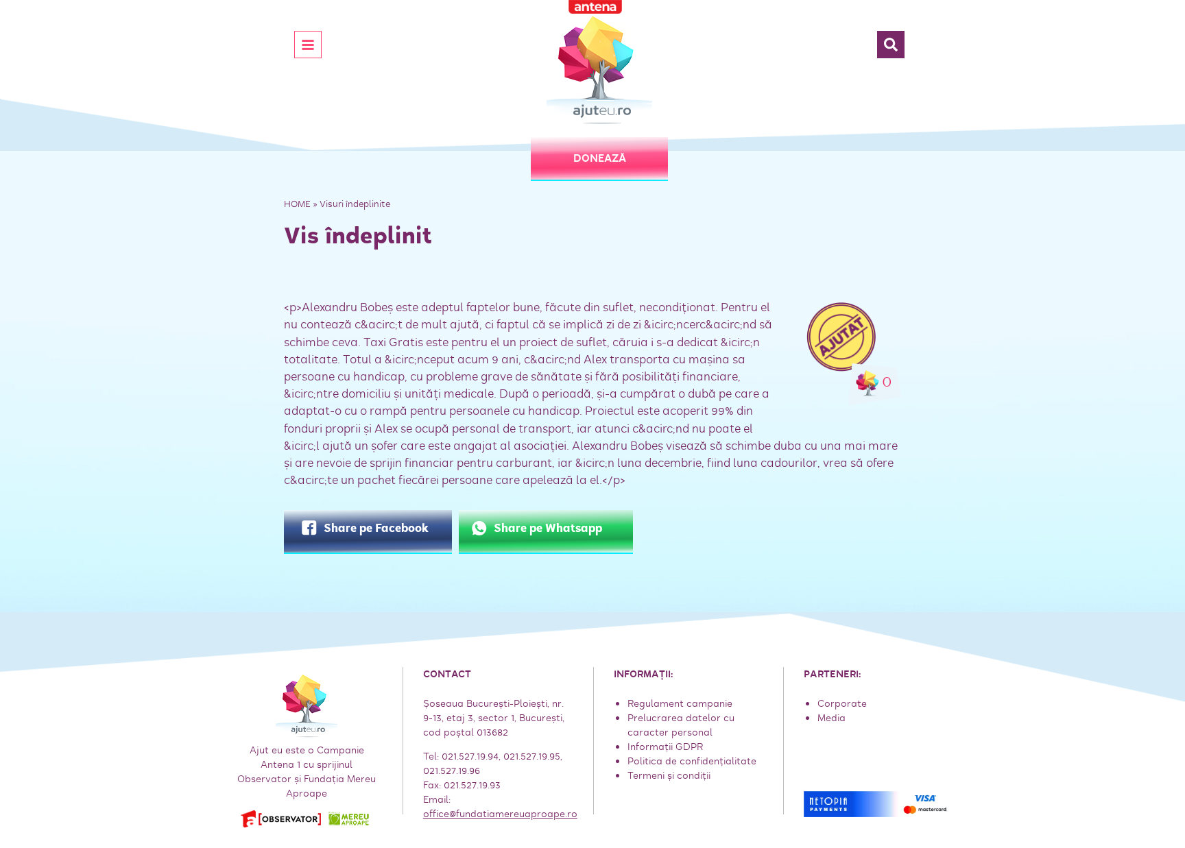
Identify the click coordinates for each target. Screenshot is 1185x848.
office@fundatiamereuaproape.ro (500, 813)
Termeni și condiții (668, 775)
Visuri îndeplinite (355, 204)
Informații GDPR (665, 746)
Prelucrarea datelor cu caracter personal (680, 725)
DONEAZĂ (599, 158)
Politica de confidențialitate (691, 760)
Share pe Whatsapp (548, 528)
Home (297, 204)
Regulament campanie (679, 703)
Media (831, 717)
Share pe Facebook (376, 528)
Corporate (842, 703)
